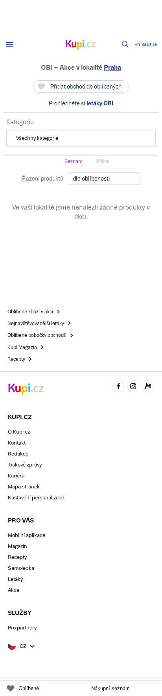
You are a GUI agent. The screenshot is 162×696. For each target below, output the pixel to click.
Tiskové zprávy (25, 465)
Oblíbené (28, 688)
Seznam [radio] (73, 161)
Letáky (15, 579)
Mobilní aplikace (26, 535)
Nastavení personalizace (36, 498)
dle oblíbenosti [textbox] (91, 178)
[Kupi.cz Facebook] (118, 387)
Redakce (18, 454)
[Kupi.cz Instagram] (133, 387)
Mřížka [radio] (103, 161)
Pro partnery (22, 628)
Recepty (17, 557)
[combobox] (104, 178)
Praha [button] (112, 67)
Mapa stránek (24, 487)
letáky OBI (100, 103)
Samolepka (21, 568)
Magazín (17, 546)
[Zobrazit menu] (9, 44)
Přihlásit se (145, 44)
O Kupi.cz (19, 432)
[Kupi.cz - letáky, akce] (81, 45)
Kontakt (17, 443)
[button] (81, 138)
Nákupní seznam (110, 688)
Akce (13, 590)
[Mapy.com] (148, 387)
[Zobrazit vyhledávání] (125, 44)
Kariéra (16, 476)
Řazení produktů (42, 178)
